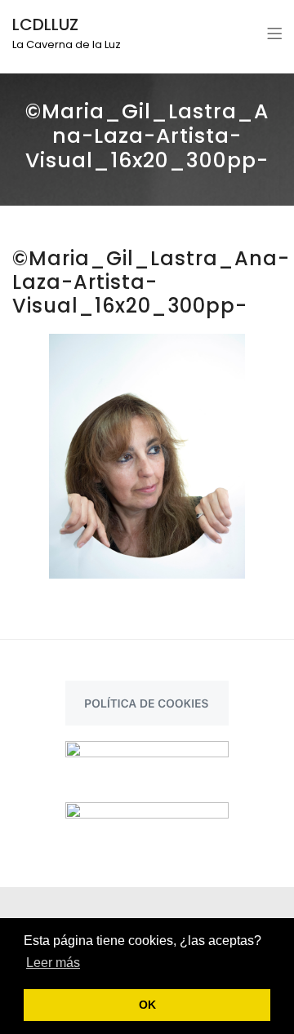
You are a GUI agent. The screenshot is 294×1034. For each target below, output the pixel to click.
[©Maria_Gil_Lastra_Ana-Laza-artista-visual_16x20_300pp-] (147, 456)
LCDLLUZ (45, 24)
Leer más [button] (53, 963)
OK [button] (147, 1004)
